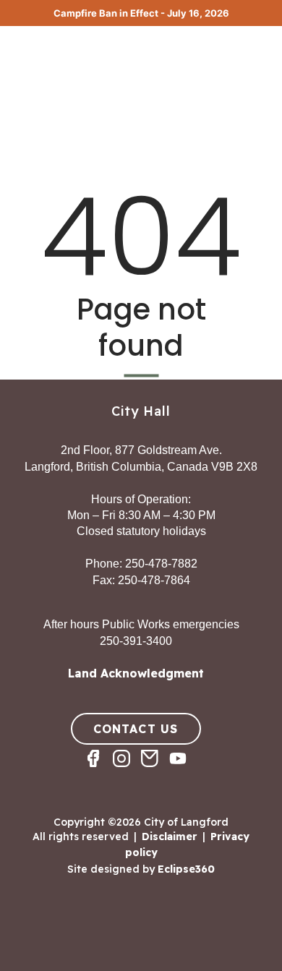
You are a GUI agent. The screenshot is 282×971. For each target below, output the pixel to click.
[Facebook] (99, 771)
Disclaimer (169, 836)
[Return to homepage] (65, 41)
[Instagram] (127, 771)
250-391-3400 (136, 641)
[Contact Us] (155, 771)
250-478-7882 (161, 563)
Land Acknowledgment (136, 673)
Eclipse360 (186, 869)
